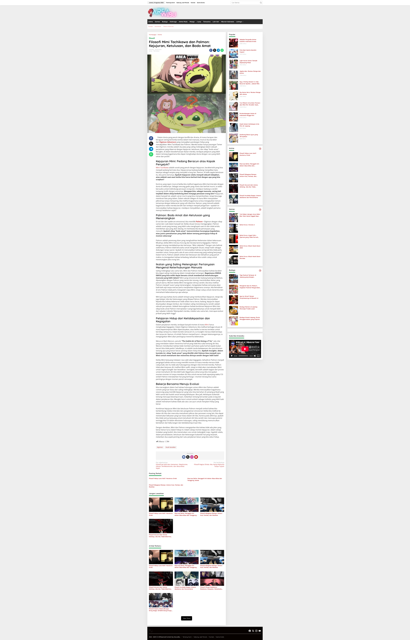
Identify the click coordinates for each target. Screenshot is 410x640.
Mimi (207, 324)
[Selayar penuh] (258, 356)
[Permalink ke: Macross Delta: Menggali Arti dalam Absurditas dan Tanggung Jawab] (187, 505)
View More (186, 618)
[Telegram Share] (218, 50)
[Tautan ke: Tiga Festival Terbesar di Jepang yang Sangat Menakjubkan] (233, 278)
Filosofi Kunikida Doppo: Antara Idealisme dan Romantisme (185, 588)
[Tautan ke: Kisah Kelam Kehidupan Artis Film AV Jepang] (233, 127)
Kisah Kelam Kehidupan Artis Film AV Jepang (249, 125)
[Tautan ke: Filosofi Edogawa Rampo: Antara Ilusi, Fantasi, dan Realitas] (233, 178)
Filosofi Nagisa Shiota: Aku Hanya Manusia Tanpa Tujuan (209, 464)
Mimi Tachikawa (162, 167)
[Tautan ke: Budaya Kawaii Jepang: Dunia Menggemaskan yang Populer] (233, 321)
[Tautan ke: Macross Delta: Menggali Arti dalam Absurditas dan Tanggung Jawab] (233, 167)
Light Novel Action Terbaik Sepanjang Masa (248, 61)
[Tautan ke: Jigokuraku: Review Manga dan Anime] (233, 75)
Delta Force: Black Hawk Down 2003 (250, 247)
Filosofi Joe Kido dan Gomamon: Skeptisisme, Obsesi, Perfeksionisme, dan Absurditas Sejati (172, 465)
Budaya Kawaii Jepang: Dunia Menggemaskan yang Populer (250, 318)
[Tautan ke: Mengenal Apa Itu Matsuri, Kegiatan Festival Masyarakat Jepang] (233, 289)
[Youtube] (196, 457)
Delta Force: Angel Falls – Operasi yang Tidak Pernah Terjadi (249, 236)
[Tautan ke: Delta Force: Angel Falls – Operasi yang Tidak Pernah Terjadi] (233, 239)
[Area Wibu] (163, 12)
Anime (150, 51)
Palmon (199, 221)
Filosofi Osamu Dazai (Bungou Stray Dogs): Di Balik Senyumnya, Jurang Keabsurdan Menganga (160, 610)
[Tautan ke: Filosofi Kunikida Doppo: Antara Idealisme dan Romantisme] (233, 199)
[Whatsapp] (222, 50)
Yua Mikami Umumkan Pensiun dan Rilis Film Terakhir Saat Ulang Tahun (250, 104)
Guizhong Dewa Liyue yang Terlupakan (249, 135)
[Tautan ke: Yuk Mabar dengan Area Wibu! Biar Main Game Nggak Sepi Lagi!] (233, 218)
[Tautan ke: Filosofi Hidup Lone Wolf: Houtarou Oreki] (233, 157)
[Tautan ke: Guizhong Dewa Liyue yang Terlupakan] (233, 138)
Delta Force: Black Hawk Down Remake (250, 257)
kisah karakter (171, 447)
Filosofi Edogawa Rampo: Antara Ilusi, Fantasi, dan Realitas (166, 486)
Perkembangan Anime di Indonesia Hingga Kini (248, 114)
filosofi (152, 38)
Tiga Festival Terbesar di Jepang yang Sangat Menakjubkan (248, 276)
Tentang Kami (187, 637)
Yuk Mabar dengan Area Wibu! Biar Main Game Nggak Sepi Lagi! (250, 215)
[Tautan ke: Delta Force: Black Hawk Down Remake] (233, 260)
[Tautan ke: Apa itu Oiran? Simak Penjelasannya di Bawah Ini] (233, 300)
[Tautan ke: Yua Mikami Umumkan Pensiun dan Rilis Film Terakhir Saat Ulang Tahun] (233, 106)
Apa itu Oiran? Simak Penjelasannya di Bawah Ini (249, 297)
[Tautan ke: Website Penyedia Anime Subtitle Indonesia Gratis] (233, 43)
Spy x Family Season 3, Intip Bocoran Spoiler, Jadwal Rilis (249, 83)
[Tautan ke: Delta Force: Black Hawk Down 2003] (233, 249)
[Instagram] (192, 457)
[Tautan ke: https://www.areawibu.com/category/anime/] (260, 148)
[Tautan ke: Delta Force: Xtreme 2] (233, 228)
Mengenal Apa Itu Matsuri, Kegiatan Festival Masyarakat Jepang (250, 287)
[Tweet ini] (214, 50)
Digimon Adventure (168, 142)
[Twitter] (188, 457)
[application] (245, 349)
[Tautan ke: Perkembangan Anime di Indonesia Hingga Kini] (233, 117)
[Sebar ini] (210, 50)
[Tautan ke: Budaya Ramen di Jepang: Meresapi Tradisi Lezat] (233, 310)
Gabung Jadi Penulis (200, 637)
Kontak (211, 637)
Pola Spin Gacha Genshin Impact (248, 51)
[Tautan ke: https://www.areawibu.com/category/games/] (260, 209)
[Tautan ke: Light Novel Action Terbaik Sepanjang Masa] (233, 64)
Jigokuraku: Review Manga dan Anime (250, 72)
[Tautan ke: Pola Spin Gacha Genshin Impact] (233, 53)
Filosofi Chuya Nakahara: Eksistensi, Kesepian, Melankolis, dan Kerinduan (211, 588)
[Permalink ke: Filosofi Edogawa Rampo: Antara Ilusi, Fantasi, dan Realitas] (212, 505)
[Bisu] (255, 356)
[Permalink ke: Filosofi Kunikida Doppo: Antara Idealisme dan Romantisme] (187, 578)
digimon (160, 447)
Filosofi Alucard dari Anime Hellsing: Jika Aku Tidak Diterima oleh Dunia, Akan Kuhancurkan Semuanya (160, 536)
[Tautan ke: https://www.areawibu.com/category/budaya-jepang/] (260, 270)
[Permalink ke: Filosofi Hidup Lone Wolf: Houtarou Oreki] (161, 505)
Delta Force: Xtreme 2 (247, 225)
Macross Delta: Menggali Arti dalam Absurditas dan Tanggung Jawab (204, 479)
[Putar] (232, 356)
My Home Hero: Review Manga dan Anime (250, 93)
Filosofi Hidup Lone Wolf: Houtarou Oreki (163, 478)
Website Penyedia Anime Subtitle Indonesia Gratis (248, 40)
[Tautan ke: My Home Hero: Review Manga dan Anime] (233, 96)
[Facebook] (183, 457)
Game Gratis (220, 637)
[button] (261, 2)
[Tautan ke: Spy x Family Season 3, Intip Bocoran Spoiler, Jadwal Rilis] (233, 85)
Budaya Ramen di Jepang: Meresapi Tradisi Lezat (249, 308)
